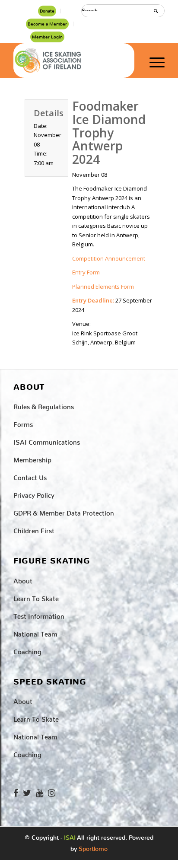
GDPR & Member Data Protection (63, 511)
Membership (32, 458)
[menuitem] (47, 11)
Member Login (47, 37)
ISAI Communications (46, 440)
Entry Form (86, 272)
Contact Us (30, 476)
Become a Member (47, 24)
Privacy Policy (33, 493)
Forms (23, 422)
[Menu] (153, 60)
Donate (47, 11)
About (22, 579)
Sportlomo (93, 847)
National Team (35, 632)
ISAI (70, 838)
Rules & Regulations (43, 405)
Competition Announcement (108, 258)
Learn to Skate (36, 597)
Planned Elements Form (103, 286)
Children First (33, 529)
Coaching (27, 650)
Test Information (38, 614)
